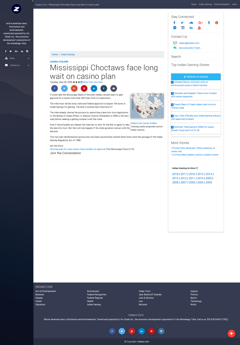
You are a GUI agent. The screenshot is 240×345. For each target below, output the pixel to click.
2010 (200, 178)
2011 (192, 178)
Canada (38, 297)
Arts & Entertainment (45, 291)
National (143, 304)
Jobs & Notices (146, 297)
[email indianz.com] (175, 43)
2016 (192, 174)
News (194, 4)
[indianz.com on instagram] (183, 28)
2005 (200, 182)
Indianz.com (143, 341)
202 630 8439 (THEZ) (189, 48)
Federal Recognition (96, 294)
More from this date (92, 82)
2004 (209, 182)
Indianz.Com (41, 4)
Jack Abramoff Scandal (150, 294)
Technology (196, 301)
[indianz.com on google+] (201, 23)
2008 (175, 182)
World (193, 304)
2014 (209, 174)
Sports (193, 297)
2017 (184, 174)
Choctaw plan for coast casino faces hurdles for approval (78, 149)
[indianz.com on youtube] (199, 28)
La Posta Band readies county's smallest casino (195, 154)
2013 (175, 178)
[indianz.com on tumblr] (209, 23)
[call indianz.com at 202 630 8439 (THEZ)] (175, 48)
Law (141, 301)
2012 (184, 178)
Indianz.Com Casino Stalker (143, 123)
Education (40, 304)
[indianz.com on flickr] (175, 28)
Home (55, 54)
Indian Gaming (205, 4)
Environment (93, 291)
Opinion (194, 291)
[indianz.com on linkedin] (192, 28)
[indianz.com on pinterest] (216, 23)
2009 (209, 178)
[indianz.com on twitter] (182, 23)
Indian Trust (144, 291)
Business (39, 294)
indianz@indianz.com (189, 43)
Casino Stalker (59, 61)
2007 (184, 182)
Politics (194, 294)
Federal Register (222, 4)
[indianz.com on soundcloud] (191, 23)
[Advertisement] (107, 31)
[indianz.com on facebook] (174, 23)
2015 (200, 174)
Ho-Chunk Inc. (127, 319)
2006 (192, 182)
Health (90, 301)
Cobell (38, 301)
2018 (175, 174)
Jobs (234, 4)
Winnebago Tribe (188, 319)
